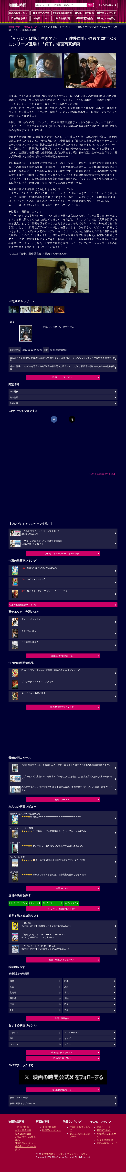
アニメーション (71, 1032)
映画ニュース (42, 18)
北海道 (13, 992)
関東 (66, 981)
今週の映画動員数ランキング (23, 604)
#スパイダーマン (17, 903)
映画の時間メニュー (19, 13)
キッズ (67, 1038)
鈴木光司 (14, 397)
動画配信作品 (86, 18)
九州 (12, 1010)
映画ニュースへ (62, 799)
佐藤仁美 (14, 403)
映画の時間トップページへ (22, 1103)
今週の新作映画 (64, 13)
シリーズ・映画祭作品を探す (62, 908)
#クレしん (34, 903)
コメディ (14, 1044)
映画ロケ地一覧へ (62, 1058)
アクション (15, 1032)
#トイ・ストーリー (52, 903)
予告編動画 (64, 18)
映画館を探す (20, 18)
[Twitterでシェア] (72, 419)
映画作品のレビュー (25, 1143)
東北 (66, 992)
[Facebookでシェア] (54, 419)
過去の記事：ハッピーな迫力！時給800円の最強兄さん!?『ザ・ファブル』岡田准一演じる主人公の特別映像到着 (62, 368)
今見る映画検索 (105, 5)
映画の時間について (62, 1090)
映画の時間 (14, 26)
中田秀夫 (14, 391)
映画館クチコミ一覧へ (62, 1052)
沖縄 (66, 1010)
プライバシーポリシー (78, 1154)
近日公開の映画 (86, 13)
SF (11, 1038)
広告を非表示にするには (102, 474)
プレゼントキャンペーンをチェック (62, 553)
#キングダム (71, 903)
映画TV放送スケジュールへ (62, 960)
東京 (12, 981)
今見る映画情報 (105, 1140)
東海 (66, 987)
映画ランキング (108, 13)
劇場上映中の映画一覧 (62, 656)
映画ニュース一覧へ (62, 377)
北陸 (66, 998)
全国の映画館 (49, 1127)
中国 (12, 1004)
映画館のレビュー (51, 1130)
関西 (12, 987)
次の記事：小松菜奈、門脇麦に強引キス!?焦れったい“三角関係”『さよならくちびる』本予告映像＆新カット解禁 (62, 359)
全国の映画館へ (62, 1018)
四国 (66, 1004)
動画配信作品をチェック (62, 707)
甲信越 (13, 998)
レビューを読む (108, 18)
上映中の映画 (42, 13)
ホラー (67, 1044)
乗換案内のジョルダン (53, 1154)
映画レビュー (62, 888)
